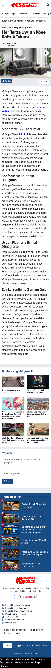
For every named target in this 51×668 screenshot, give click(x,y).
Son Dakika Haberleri (14, 620)
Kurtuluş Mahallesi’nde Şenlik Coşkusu (24, 20)
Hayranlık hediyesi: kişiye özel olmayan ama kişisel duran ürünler (37, 440)
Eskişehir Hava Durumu (15, 608)
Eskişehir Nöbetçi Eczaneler (17, 605)
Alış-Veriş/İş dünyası (24, 28)
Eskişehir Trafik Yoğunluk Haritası (20, 611)
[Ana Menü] (3, 5)
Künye (17, 633)
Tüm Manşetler (11, 617)
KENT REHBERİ (36, 630)
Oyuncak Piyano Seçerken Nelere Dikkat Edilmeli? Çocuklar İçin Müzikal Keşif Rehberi (13, 415)
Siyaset (24, 13)
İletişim (7, 633)
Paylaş (8, 81)
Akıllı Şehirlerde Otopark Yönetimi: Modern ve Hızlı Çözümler (13, 440)
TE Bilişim (32, 654)
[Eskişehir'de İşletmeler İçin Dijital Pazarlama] (38, 381)
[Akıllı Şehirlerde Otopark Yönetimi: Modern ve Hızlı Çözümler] (13, 429)
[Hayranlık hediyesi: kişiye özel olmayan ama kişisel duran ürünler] (38, 429)
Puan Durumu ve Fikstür (15, 614)
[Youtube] (30, 597)
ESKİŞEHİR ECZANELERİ (15, 630)
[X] (21, 597)
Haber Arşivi (10, 623)
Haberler (6, 28)
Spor (14, 13)
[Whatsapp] (35, 597)
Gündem (35, 13)
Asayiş (5, 13)
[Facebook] (16, 597)
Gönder (7, 481)
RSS (9, 645)
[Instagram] (25, 597)
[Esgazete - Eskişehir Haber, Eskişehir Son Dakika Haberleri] (25, 4)
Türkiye (47, 13)
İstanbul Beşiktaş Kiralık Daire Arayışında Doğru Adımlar (37, 414)
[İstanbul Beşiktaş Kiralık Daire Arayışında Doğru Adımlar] (38, 403)
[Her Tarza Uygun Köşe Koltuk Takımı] (25, 63)
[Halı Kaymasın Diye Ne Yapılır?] (13, 381)
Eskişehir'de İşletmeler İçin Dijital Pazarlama (36, 391)
